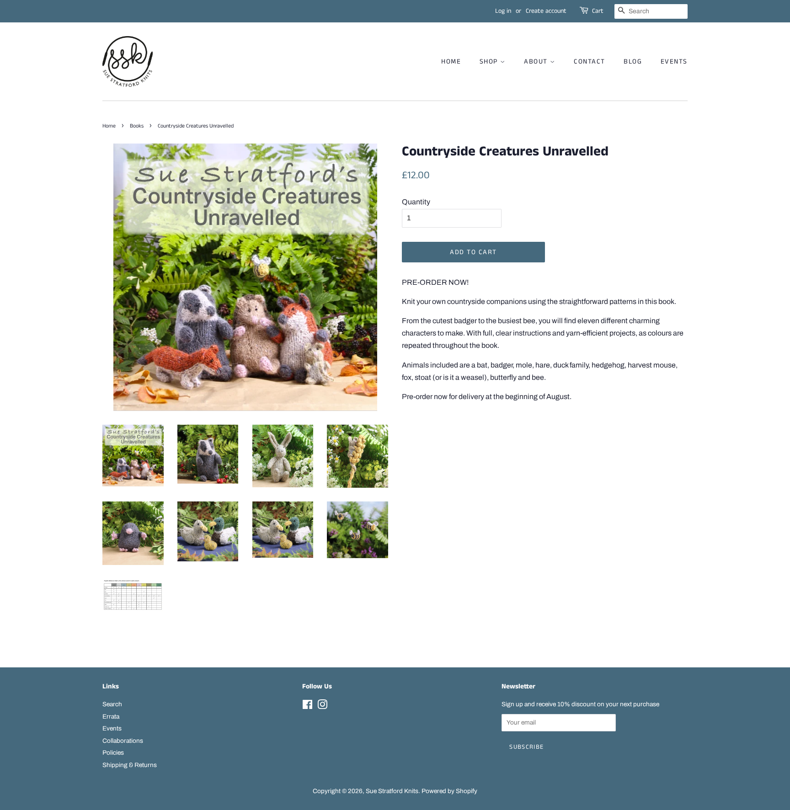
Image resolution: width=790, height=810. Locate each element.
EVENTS (674, 61)
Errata (110, 716)
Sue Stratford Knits (392, 791)
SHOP (490, 61)
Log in (503, 11)
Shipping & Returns (129, 765)
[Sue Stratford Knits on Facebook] (307, 706)
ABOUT (537, 61)
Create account (546, 11)
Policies (113, 752)
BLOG (633, 61)
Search (112, 704)
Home (109, 126)
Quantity (416, 202)
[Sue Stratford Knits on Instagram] (322, 706)
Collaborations (122, 740)
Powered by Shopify (449, 791)
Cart (597, 11)
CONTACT (589, 61)
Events (112, 728)
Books (137, 126)
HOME (451, 61)
